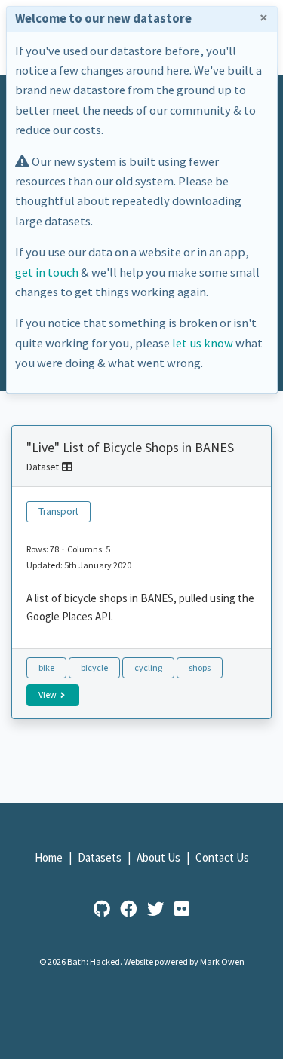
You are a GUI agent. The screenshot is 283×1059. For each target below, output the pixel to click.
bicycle (94, 667)
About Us (160, 857)
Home (50, 857)
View (48, 694)
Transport (58, 511)
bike (46, 667)
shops (200, 667)
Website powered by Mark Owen (184, 961)
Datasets (101, 857)
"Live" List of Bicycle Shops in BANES (130, 447)
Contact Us (222, 857)
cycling (148, 667)
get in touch (46, 272)
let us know (202, 343)
